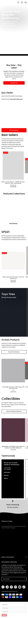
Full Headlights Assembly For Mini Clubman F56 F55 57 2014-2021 (13, 387)
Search (4, 615)
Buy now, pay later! (12, 507)
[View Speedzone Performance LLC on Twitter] (7, 587)
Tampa (6, 478)
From (13, 391)
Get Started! (14, 83)
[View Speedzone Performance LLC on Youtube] (19, 587)
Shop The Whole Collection (14, 411)
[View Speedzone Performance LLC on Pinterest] (11, 587)
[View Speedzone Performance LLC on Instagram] (15, 587)
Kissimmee (7, 472)
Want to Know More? (7, 557)
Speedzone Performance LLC (11, 591)
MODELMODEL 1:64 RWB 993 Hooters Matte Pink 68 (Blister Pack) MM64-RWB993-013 (13, 447)
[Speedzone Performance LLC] (9, 2)
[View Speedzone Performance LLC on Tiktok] (23, 587)
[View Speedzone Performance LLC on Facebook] (2, 587)
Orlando (6, 475)
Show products (14, 130)
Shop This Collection (14, 352)
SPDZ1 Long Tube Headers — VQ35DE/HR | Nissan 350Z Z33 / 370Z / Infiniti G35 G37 (13, 182)
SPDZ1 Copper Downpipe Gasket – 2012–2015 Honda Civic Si (13, 277)
